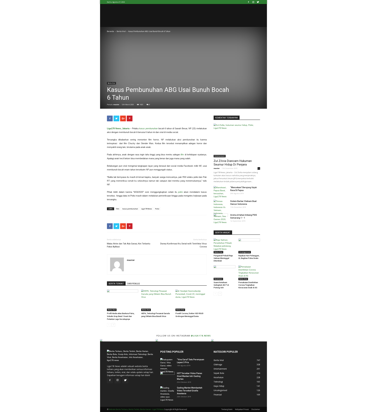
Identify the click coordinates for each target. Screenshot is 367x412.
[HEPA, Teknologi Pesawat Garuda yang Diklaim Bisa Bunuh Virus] (156, 300)
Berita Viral (121, 31)
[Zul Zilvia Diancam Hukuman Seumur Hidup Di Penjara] (237, 140)
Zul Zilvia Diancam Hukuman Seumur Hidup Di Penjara (233, 162)
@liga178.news (201, 335)
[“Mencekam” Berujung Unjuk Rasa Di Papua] (221, 192)
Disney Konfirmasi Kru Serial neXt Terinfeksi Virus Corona (183, 245)
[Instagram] (253, 2)
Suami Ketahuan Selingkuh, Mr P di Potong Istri (221, 285)
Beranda (110, 31)
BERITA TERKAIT (116, 284)
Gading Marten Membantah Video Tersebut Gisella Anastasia (189, 391)
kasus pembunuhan (130, 209)
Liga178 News (146, 209)
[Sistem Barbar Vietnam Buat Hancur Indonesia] (221, 212)
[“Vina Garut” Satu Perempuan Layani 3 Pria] (167, 365)
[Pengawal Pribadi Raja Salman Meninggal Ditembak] (224, 245)
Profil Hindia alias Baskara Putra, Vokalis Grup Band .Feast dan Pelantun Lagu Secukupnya (120, 316)
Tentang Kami (226, 409)
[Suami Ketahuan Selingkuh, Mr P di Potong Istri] (224, 272)
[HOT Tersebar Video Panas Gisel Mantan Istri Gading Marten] (167, 377)
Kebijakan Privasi (242, 409)
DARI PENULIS (133, 284)
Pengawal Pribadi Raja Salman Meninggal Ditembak (223, 258)
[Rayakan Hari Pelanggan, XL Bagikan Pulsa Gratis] (249, 245)
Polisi (157, 209)
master (116, 104)
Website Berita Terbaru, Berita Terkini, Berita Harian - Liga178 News (136, 409)
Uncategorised (244, 252)
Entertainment (219, 156)
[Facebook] (248, 2)
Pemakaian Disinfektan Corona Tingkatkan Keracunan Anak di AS (248, 285)
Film (117, 209)
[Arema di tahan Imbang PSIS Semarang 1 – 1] (221, 219)
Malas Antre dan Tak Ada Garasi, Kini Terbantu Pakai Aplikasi (128, 245)
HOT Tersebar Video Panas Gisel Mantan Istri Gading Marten (189, 376)
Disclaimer (255, 409)
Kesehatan (218, 279)
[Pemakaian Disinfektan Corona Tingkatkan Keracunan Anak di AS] (249, 272)
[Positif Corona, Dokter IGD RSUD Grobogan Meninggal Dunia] (191, 300)
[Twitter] (258, 2)
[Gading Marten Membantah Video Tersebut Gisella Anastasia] (167, 393)
